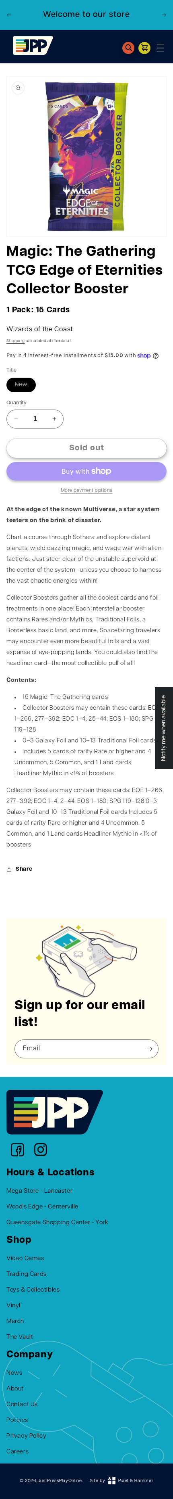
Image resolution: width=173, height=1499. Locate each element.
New (21, 385)
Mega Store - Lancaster (39, 1191)
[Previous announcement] (9, 15)
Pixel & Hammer (136, 1481)
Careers (17, 1452)
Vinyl (13, 1306)
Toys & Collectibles (33, 1290)
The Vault (19, 1337)
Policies (17, 1420)
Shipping (15, 341)
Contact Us (22, 1405)
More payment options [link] (87, 490)
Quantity (16, 403)
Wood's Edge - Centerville (42, 1207)
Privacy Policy (26, 1436)
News (14, 1373)
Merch (15, 1322)
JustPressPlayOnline (59, 1481)
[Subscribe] (150, 1048)
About (15, 1389)
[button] (128, 48)
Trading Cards (26, 1274)
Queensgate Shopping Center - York (57, 1223)
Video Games (25, 1259)
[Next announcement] (164, 15)
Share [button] (24, 869)
